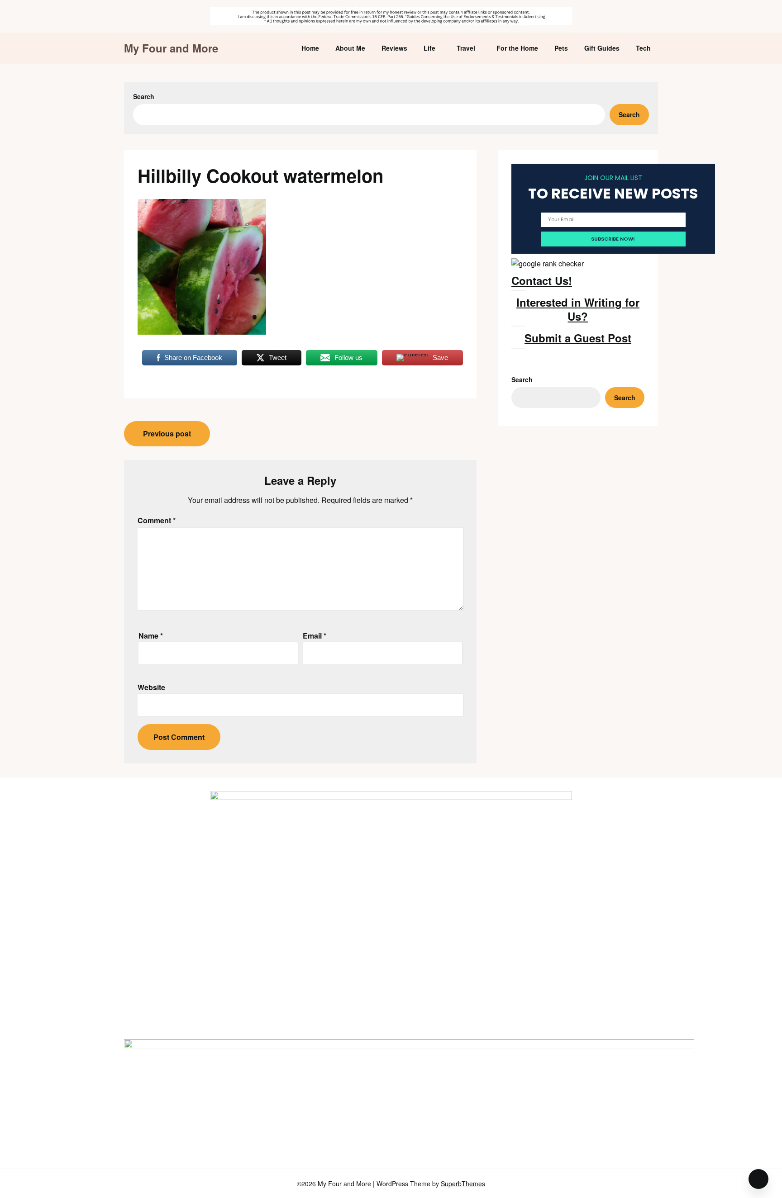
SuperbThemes (463, 1183)
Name (150, 635)
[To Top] (758, 1179)
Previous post (167, 433)
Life (429, 47)
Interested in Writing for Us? (577, 309)
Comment (157, 520)
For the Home (517, 47)
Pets (561, 47)
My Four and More (171, 48)
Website (151, 687)
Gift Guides (602, 47)
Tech (643, 47)
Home (310, 47)
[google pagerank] (547, 263)
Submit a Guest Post (578, 338)
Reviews (394, 47)
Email (314, 635)
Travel (466, 47)
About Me (350, 47)
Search (143, 96)
